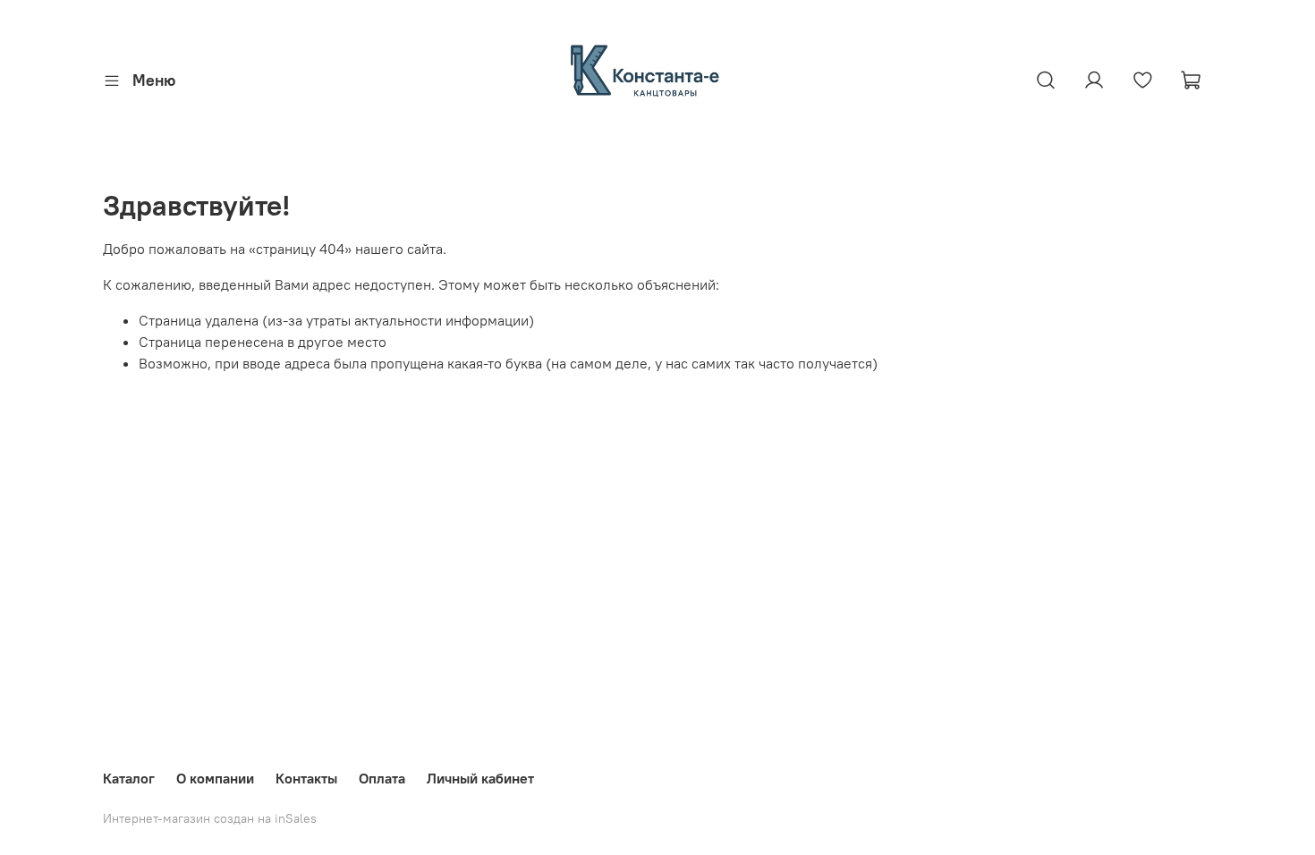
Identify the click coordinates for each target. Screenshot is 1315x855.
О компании (215, 778)
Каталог (129, 778)
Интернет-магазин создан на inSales (210, 818)
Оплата (382, 778)
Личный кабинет (480, 778)
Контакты (306, 778)
